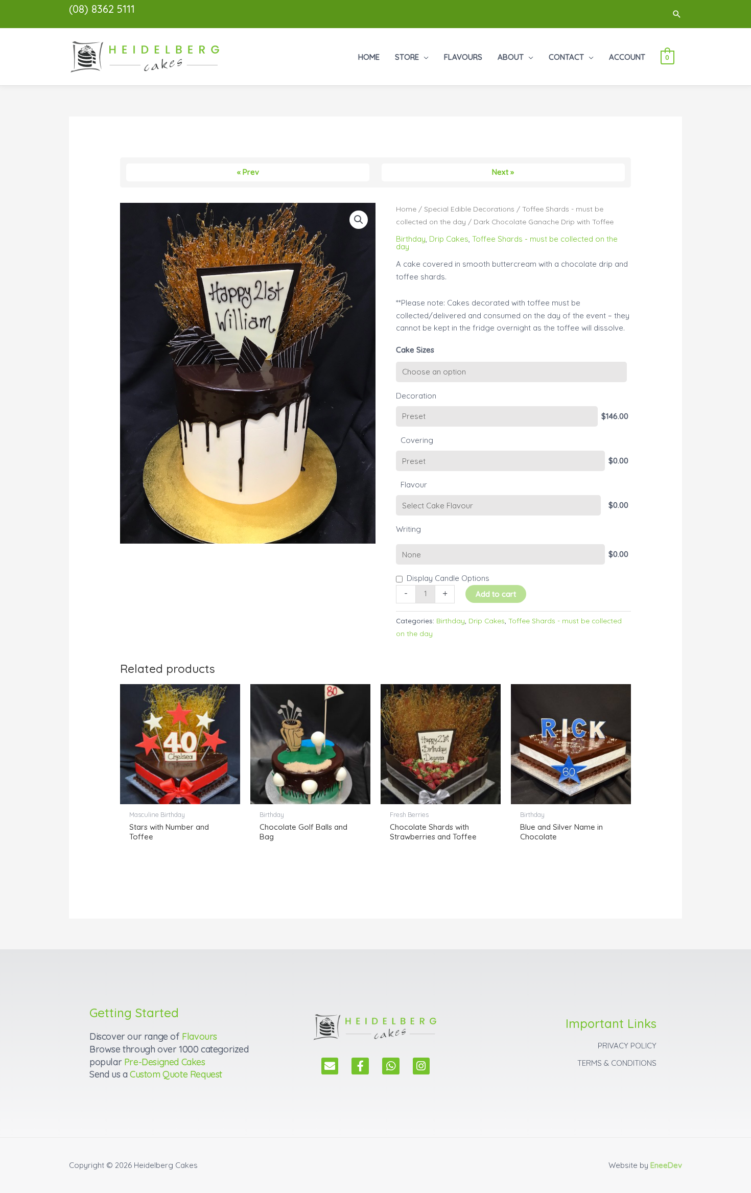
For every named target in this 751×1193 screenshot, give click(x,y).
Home (406, 208)
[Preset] (497, 416)
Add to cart (496, 594)
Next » (503, 172)
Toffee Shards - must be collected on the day (507, 242)
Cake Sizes (415, 350)
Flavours (199, 1036)
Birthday (411, 239)
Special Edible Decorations (469, 208)
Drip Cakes (448, 239)
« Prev (248, 172)
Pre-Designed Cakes (164, 1062)
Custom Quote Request (176, 1074)
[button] (677, 14)
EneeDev (666, 1165)
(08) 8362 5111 (102, 9)
